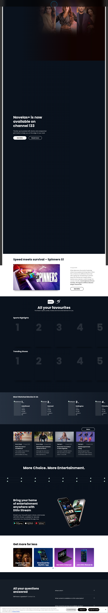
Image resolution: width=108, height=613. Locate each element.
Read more (37, 133)
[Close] (105, 609)
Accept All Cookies (93, 609)
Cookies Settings (71, 609)
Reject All (82, 609)
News (88, 429)
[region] (54, 609)
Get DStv (77, 289)
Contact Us (31, 596)
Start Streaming (21, 133)
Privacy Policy (16, 611)
